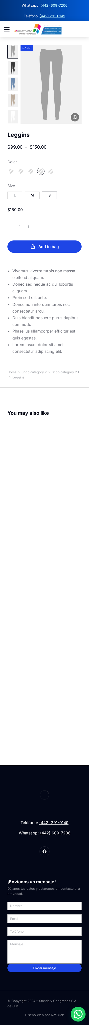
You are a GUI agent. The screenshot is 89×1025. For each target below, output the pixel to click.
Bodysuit (15, 707)
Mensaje (14, 938)
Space (31, 171)
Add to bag (48, 246)
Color (12, 161)
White (50, 171)
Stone (40, 171)
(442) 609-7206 (54, 5)
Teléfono (14, 925)
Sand (11, 171)
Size (11, 185)
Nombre (14, 900)
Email (11, 912)
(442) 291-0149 (52, 16)
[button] (78, 1014)
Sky (21, 171)
